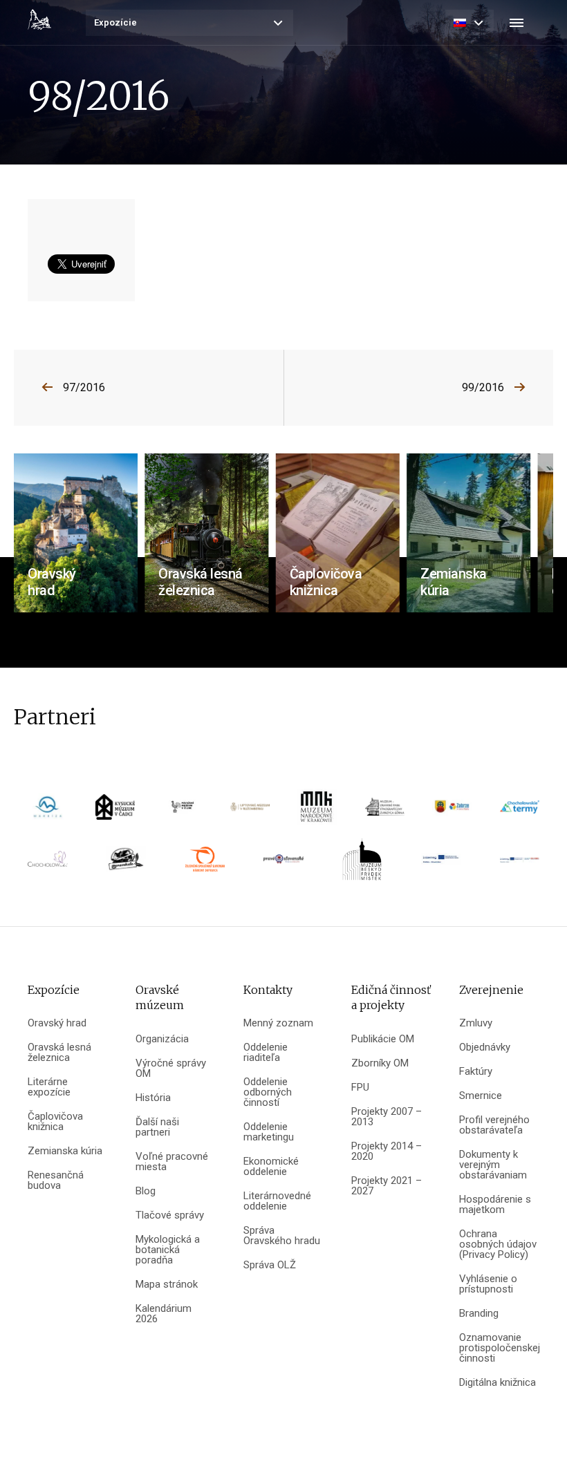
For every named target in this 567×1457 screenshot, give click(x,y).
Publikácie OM (382, 1039)
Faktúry (475, 1071)
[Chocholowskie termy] (519, 811)
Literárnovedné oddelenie (277, 1201)
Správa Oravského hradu (281, 1235)
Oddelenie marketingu (268, 1132)
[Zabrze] (452, 811)
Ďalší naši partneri (157, 1127)
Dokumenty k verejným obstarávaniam (493, 1165)
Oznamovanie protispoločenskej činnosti (499, 1348)
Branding (479, 1313)
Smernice (480, 1096)
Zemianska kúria (65, 1151)
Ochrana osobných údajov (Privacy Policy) (498, 1244)
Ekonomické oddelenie (271, 1166)
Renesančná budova (56, 1180)
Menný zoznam (278, 1023)
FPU (360, 1087)
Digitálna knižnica (497, 1383)
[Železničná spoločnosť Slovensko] (205, 863)
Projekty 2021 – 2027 (386, 1186)
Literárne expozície (49, 1087)
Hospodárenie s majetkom (495, 1204)
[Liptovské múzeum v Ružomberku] (250, 811)
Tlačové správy (170, 1215)
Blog (146, 1191)
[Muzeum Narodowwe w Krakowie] (317, 811)
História (153, 1098)
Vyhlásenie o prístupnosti (488, 1284)
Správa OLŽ (269, 1265)
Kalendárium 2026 (164, 1314)
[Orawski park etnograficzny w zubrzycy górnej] (385, 811)
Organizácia (162, 1039)
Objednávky (484, 1047)
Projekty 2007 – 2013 (386, 1117)
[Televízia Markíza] (48, 811)
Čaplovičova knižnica (55, 1121)
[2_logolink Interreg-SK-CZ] (519, 864)
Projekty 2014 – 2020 (386, 1151)
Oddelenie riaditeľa (265, 1052)
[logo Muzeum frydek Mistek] (362, 863)
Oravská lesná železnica (59, 1052)
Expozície (115, 22)
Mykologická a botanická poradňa (168, 1250)
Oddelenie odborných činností (267, 1092)
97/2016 (84, 387)
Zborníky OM (380, 1063)
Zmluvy (475, 1023)
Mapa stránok (167, 1284)
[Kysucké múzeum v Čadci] (115, 811)
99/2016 (483, 387)
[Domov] (39, 19)
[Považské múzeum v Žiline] (182, 811)
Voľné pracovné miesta (172, 1162)
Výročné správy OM (171, 1068)
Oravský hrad (57, 1023)
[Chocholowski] (48, 863)
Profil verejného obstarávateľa (494, 1125)
